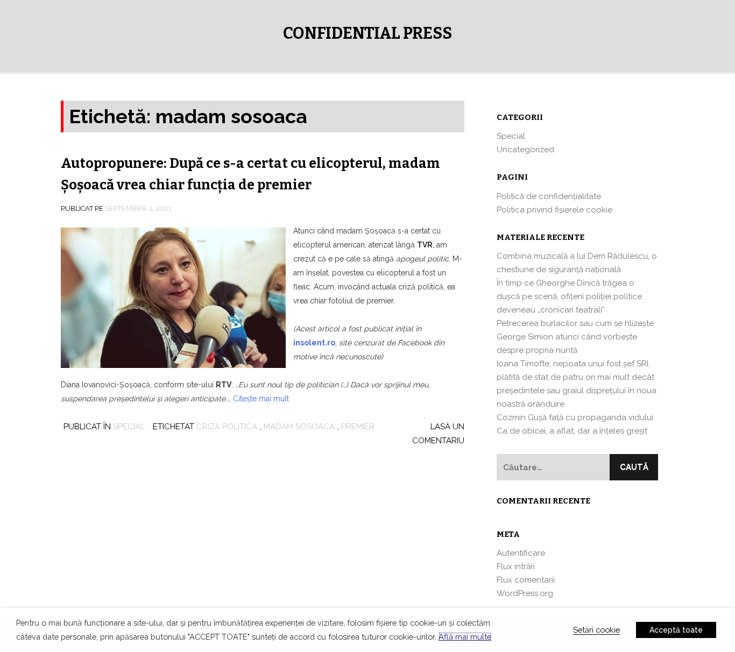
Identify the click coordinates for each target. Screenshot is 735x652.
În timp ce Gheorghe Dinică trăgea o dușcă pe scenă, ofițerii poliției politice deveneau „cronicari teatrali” (569, 296)
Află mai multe (465, 636)
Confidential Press (367, 33)
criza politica (226, 426)
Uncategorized (525, 149)
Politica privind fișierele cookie (554, 210)
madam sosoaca (299, 426)
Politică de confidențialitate (549, 196)
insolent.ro (314, 342)
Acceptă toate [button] (676, 630)
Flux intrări (516, 566)
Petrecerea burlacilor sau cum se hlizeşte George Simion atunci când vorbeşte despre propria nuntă (575, 336)
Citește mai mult (261, 398)
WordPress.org (525, 593)
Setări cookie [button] (596, 629)
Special (129, 426)
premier (357, 426)
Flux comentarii (526, 580)
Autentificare (521, 553)
